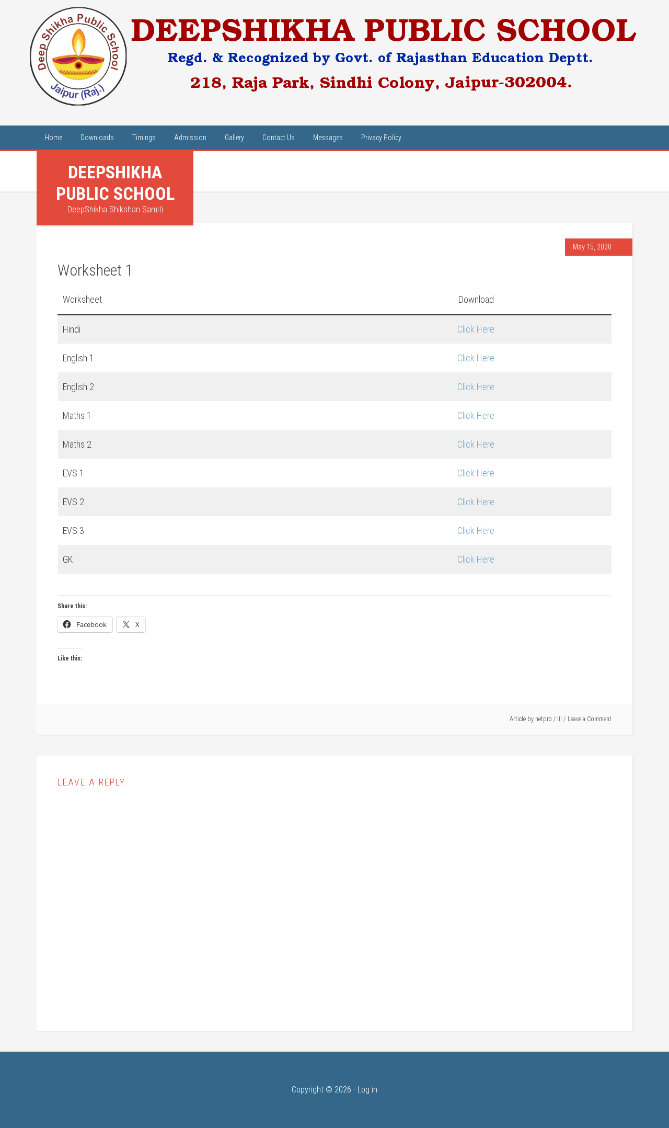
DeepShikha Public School (115, 183)
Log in (367, 1090)
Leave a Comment (590, 719)
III (559, 719)
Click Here (475, 329)
